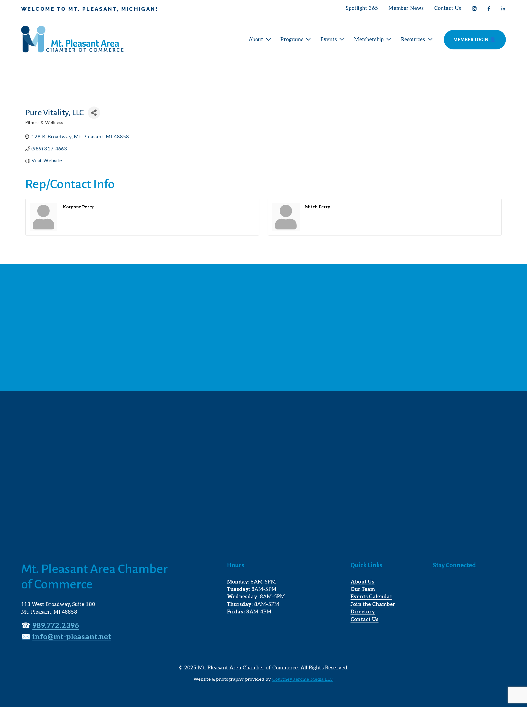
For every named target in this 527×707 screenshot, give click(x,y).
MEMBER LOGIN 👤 (474, 39)
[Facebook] (489, 8)
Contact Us (447, 8)
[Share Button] (94, 112)
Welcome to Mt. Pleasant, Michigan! (89, 9)
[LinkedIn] (503, 8)
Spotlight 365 (362, 8)
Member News (406, 8)
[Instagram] (474, 8)
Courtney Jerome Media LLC (302, 679)
